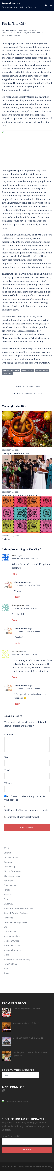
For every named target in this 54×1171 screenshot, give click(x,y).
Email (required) (11, 1136)
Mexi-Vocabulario (12, 936)
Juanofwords (42, 370)
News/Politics (10, 964)
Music (6, 954)
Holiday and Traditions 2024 (15, 453)
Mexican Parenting (11, 35)
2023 (6, 848)
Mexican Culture (18, 33)
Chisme (7, 852)
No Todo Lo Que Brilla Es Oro (26, 393)
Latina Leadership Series (15, 922)
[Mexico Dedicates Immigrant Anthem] (27, 471)
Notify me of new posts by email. (23, 817)
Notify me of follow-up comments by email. (26, 810)
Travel (7, 973)
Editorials (8, 880)
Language (8, 917)
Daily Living (9, 866)
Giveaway (8, 903)
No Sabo (6, 539)
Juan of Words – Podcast (16, 913)
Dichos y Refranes (11, 370)
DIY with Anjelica (12, 876)
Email (7, 770)
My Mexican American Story (17, 959)
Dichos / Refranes (12, 871)
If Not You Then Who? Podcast (18, 908)
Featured (8, 894)
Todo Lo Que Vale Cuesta (28, 386)
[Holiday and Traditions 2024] (27, 429)
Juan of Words (11, 3)
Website (8, 783)
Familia (5, 33)
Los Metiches (10, 931)
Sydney (48, 1166)
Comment (10, 734)
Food (6, 899)
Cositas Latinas (11, 857)
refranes (8, 373)
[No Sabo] (27, 514)
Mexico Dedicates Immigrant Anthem (20, 495)
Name (7, 757)
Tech (6, 968)
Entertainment (10, 885)
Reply (14, 573)
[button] (46, 5)
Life (5, 927)
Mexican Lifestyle (36, 33)
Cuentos (8, 862)
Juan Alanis (10, 30)
